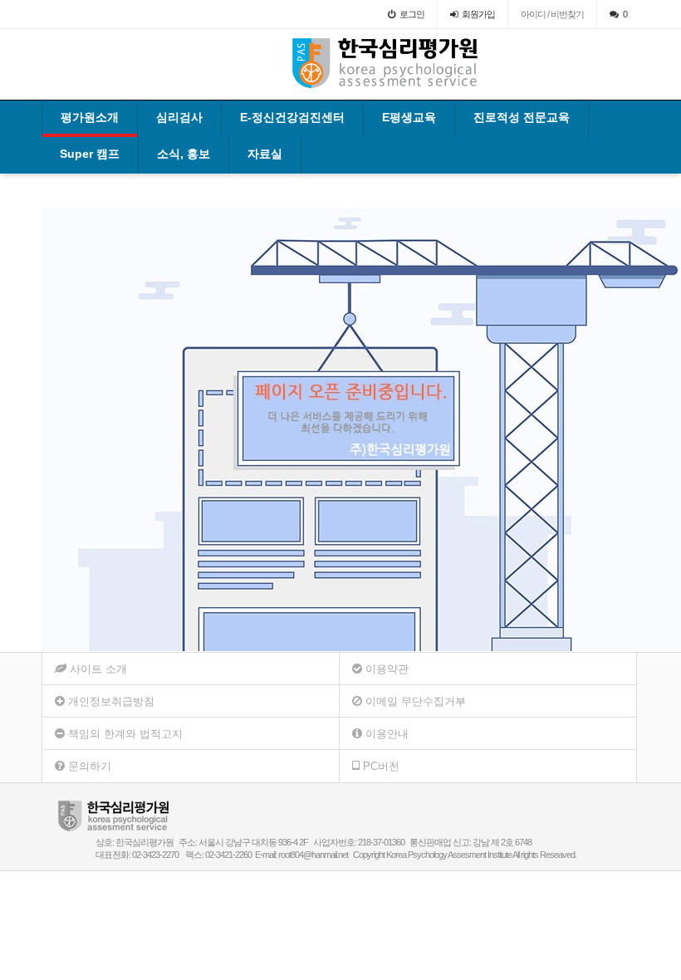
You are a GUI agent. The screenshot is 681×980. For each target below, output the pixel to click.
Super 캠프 (90, 153)
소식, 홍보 (183, 153)
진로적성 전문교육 (521, 117)
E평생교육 (409, 117)
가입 (478, 14)
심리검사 (179, 117)
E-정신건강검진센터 (292, 117)
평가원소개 (90, 117)
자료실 (264, 153)
